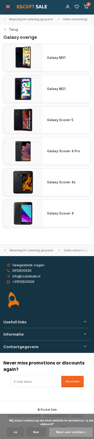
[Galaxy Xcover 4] (23, 213)
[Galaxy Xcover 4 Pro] (23, 151)
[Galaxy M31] (23, 57)
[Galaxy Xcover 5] (23, 120)
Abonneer (72, 381)
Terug (13, 29)
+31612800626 (23, 282)
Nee (36, 432)
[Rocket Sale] (32, 7)
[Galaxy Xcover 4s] (23, 182)
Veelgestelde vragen (28, 265)
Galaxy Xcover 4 (60, 213)
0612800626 (21, 270)
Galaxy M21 (56, 89)
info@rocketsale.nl (26, 276)
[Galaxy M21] (23, 88)
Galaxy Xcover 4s (61, 182)
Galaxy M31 (56, 58)
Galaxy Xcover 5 (60, 120)
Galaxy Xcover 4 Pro (63, 151)
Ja (15, 432)
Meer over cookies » (71, 432)
